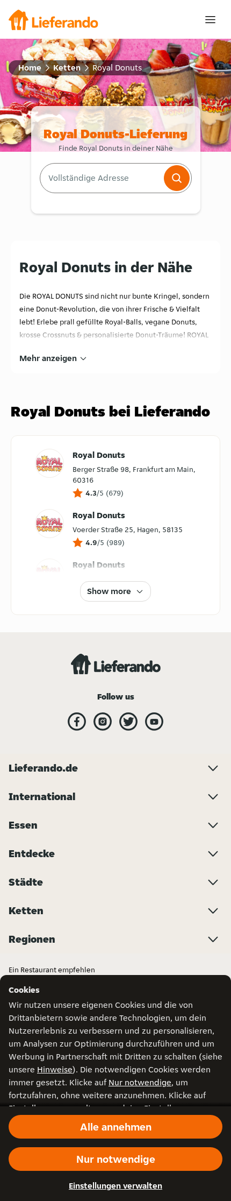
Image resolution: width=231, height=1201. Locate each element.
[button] (177, 178)
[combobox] (100, 178)
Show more (109, 591)
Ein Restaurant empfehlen (52, 969)
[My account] (210, 20)
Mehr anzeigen (48, 358)
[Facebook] (77, 721)
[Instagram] (102, 721)
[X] (128, 721)
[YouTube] (154, 721)
